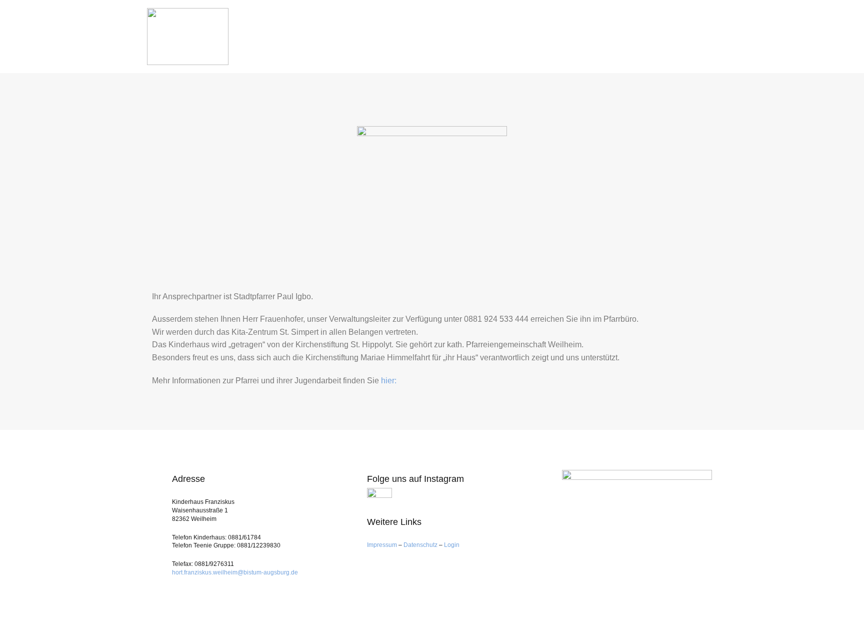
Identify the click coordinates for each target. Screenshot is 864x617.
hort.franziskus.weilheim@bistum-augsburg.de (235, 572)
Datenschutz (421, 544)
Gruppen (550, 31)
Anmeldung (495, 32)
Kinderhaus (432, 31)
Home (382, 32)
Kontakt (694, 31)
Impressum (382, 544)
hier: (388, 380)
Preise (599, 32)
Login (452, 544)
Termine (643, 31)
